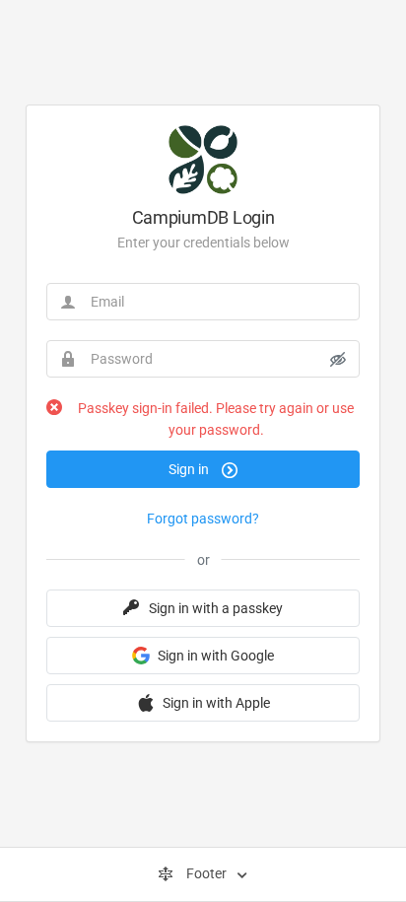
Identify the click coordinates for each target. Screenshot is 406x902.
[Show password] (338, 359)
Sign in (190, 469)
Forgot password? (203, 518)
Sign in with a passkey (216, 608)
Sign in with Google (216, 655)
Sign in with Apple (216, 703)
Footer (206, 873)
